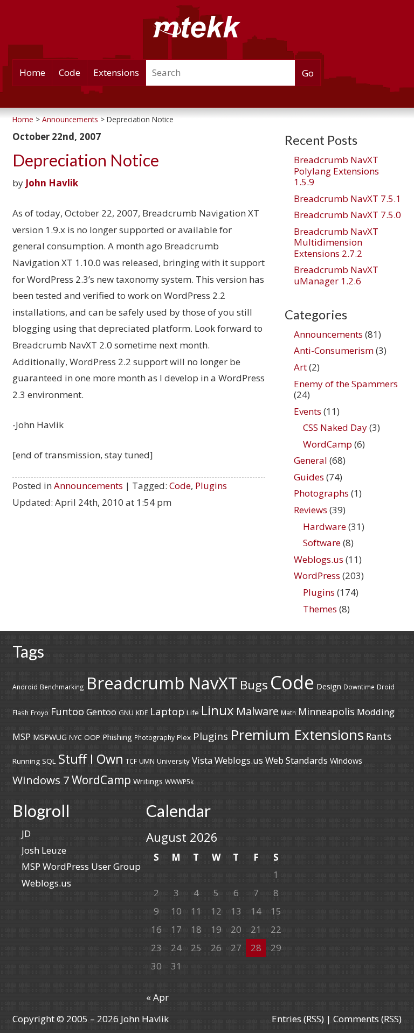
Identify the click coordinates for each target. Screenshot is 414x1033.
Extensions (116, 72)
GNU (126, 712)
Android (25, 686)
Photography (154, 737)
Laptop (167, 711)
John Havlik (51, 183)
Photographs (321, 493)
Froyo (40, 712)
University (173, 761)
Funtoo (67, 711)
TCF (131, 761)
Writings (148, 781)
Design (328, 686)
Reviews (310, 510)
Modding (376, 712)
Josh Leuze (44, 850)
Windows (346, 761)
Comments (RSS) (367, 1019)
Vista (202, 760)
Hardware (324, 526)
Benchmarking (62, 686)
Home (32, 72)
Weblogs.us (318, 559)
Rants (378, 736)
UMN (147, 761)
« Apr (157, 997)
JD (26, 833)
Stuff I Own (90, 758)
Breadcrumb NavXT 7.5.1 (347, 198)
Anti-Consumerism (334, 350)
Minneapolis (326, 711)
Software (322, 542)
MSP (21, 737)
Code (69, 72)
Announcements (88, 485)
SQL (49, 761)
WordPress (317, 575)
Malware (257, 711)
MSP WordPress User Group (81, 866)
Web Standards (296, 760)
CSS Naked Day (335, 427)
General (310, 460)
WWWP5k (179, 781)
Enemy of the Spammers (346, 384)
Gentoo (101, 712)
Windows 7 (41, 779)
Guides (309, 477)
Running (26, 761)
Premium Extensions (297, 734)
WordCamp (327, 444)
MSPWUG (50, 737)
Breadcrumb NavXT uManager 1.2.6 (336, 275)
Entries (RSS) (298, 1019)
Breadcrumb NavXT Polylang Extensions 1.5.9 (336, 170)
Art (300, 367)
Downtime (359, 686)
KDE (142, 712)
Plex (184, 737)
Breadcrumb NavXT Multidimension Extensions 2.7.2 (336, 242)
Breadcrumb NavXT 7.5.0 (347, 214)
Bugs (254, 684)
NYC (75, 737)
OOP (92, 737)
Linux (217, 710)
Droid (386, 686)
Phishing (117, 737)
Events (307, 411)
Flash (20, 712)
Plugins (211, 485)
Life (193, 712)
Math (288, 712)
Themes (320, 609)
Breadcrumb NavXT (162, 683)
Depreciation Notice (85, 160)
